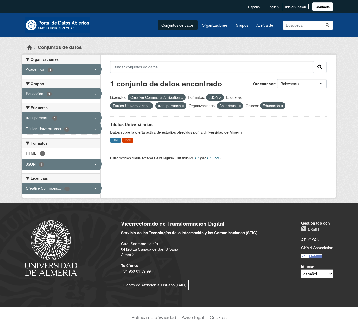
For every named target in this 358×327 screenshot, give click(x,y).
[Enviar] (327, 25)
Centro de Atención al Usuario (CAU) (154, 284)
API (196, 158)
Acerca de (264, 25)
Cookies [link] (218, 317)
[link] (322, 6)
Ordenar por (264, 83)
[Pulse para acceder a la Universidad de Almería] (51, 247)
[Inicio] (29, 47)
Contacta (323, 6)
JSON (128, 140)
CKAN (310, 229)
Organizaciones (215, 25)
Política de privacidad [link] (153, 317)
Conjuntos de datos (177, 25)
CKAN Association (317, 247)
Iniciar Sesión (295, 6)
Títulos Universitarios (131, 124)
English (273, 6)
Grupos (242, 25)
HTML (115, 140)
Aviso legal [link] (193, 317)
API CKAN (310, 239)
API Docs (213, 158)
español (254, 6)
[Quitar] (182, 97)
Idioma (307, 266)
